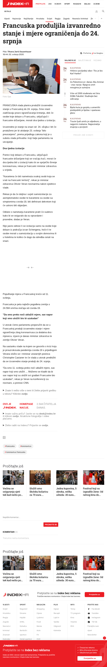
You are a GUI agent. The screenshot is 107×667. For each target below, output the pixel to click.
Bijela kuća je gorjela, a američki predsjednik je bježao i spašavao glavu (85, 109)
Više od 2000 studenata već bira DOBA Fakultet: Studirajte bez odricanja (85, 96)
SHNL (22, 622)
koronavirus (25, 446)
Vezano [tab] (97, 60)
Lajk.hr (56, 617)
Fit (38, 635)
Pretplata (40, 4)
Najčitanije (28, 18)
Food (39, 622)
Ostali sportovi (26, 639)
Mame (39, 626)
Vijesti (57, 4)
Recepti (57, 613)
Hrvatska (40, 18)
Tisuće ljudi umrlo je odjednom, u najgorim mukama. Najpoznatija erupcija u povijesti (85, 123)
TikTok (94, 622)
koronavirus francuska (15, 452)
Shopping (40, 609)
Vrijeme (73, 622)
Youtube (95, 613)
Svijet (49, 18)
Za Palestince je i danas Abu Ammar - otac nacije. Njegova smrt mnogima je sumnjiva (87, 83)
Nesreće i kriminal (80, 18)
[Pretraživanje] (102, 12)
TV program (75, 613)
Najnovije (16, 18)
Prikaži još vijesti (83, 135)
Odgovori (57, 626)
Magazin (41, 605)
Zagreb (66, 18)
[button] (6, 476)
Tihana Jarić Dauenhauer (19, 52)
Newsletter (92, 635)
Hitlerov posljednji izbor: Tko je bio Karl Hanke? (86, 71)
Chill (38, 639)
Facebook (96, 609)
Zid (49, 4)
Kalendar (6, 639)
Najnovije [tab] (70, 60)
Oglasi (87, 4)
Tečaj (72, 609)
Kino (72, 617)
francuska (9, 446)
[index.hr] (18, 3)
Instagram (96, 617)
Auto (39, 630)
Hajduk (23, 617)
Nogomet (23, 609)
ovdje (16, 416)
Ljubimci (40, 617)
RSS (72, 626)
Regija (57, 18)
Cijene (96, 4)
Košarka (23, 626)
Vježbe (56, 622)
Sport (67, 4)
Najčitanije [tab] (84, 60)
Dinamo (23, 613)
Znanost (6, 635)
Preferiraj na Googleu (93, 53)
